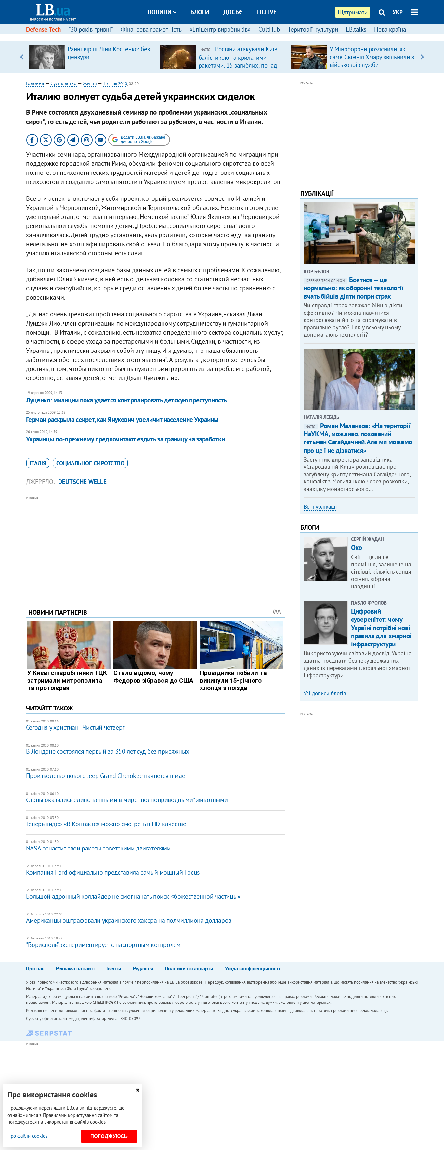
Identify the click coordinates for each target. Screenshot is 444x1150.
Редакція (143, 968)
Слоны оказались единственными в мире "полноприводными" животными (127, 800)
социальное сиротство (90, 463)
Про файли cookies (27, 1136)
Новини (160, 12)
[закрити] (137, 1090)
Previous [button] (22, 57)
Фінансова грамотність (151, 29)
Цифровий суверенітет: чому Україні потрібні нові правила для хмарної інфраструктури (381, 627)
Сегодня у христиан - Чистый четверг (75, 727)
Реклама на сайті (75, 968)
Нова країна (390, 29)
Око (356, 547)
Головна (35, 83)
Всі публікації (320, 506)
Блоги (199, 12)
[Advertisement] (155, 547)
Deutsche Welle (82, 482)
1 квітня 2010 (115, 83)
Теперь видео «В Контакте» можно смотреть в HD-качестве (106, 824)
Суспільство (63, 83)
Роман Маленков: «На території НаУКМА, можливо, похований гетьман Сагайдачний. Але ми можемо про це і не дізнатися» (358, 438)
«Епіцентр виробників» (220, 29)
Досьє (232, 12)
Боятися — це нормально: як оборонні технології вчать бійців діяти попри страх (353, 287)
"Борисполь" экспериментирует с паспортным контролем (103, 944)
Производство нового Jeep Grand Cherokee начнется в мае (105, 776)
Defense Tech (43, 29)
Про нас (35, 968)
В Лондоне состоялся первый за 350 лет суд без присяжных (107, 751)
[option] (91, 57)
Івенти (113, 968)
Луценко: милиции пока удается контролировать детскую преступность (126, 400)
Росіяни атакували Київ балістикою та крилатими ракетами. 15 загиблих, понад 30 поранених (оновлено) (238, 61)
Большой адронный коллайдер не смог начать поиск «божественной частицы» (133, 896)
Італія (38, 463)
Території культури (313, 29)
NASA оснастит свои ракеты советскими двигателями (98, 848)
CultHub (269, 29)
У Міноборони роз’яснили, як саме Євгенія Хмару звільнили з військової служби (372, 57)
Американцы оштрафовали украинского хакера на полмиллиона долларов (128, 920)
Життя (90, 83)
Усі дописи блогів (325, 693)
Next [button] (422, 57)
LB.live (266, 12)
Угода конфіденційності (252, 968)
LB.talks (356, 29)
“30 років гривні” (91, 29)
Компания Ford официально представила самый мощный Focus (113, 872)
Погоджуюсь (109, 1136)
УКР (398, 12)
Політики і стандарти (189, 968)
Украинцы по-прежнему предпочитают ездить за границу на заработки (125, 439)
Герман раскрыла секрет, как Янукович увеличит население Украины (122, 419)
